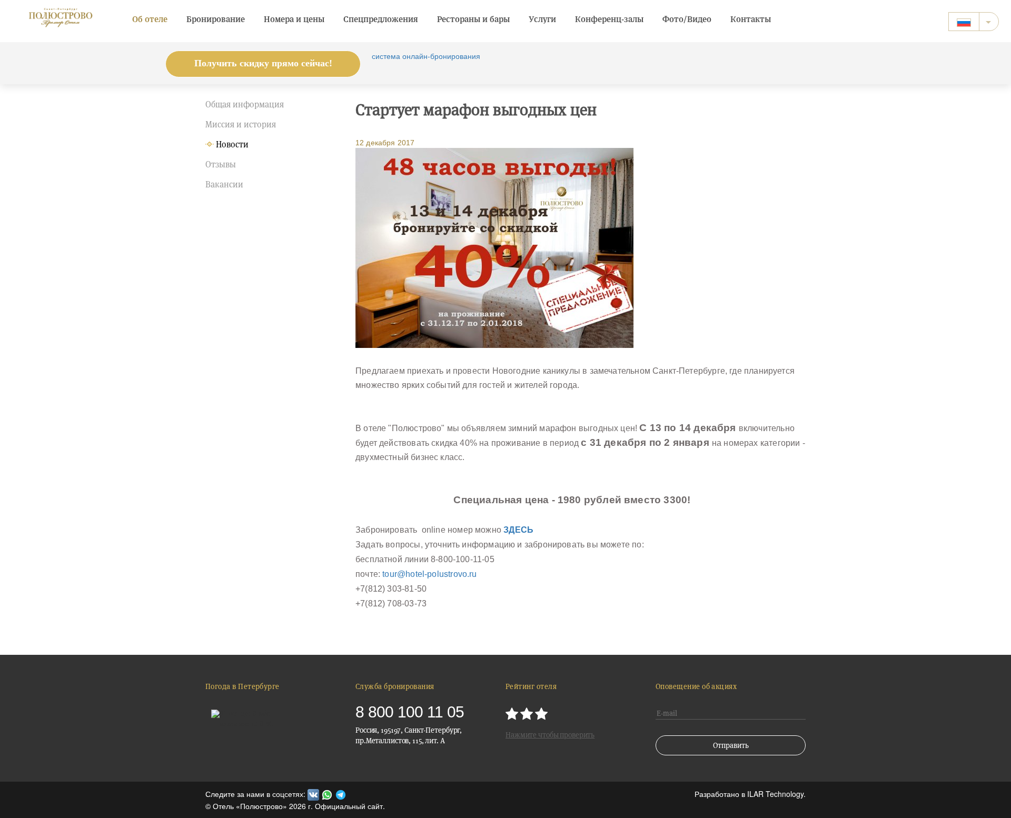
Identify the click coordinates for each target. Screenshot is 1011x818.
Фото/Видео (686, 19)
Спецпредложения (380, 19)
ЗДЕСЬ (518, 529)
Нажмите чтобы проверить (550, 735)
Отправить (731, 745)
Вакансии (224, 184)
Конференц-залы (609, 19)
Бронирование (215, 19)
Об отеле (149, 19)
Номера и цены (294, 19)
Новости (232, 144)
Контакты (750, 19)
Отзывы (220, 164)
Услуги (542, 19)
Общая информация (244, 104)
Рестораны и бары (473, 19)
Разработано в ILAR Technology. (750, 794)
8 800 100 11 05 (409, 712)
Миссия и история (240, 124)
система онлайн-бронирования (426, 56)
